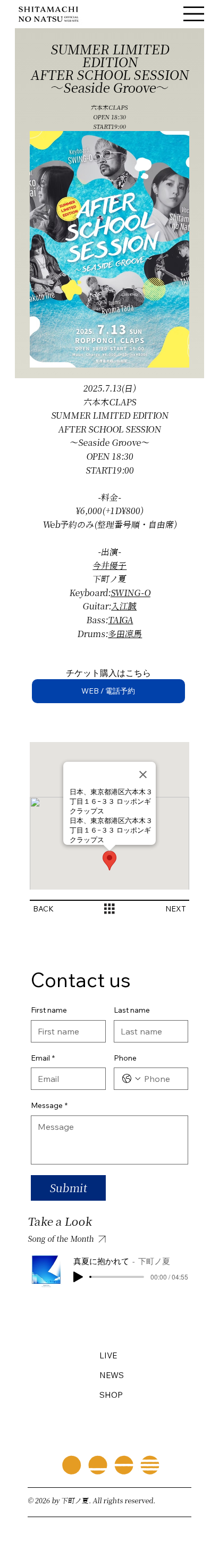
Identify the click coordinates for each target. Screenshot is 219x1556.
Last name (132, 1010)
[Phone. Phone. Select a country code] (131, 1078)
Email (43, 1058)
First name (49, 1010)
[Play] (78, 1277)
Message (49, 1105)
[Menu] (194, 14)
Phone (125, 1058)
